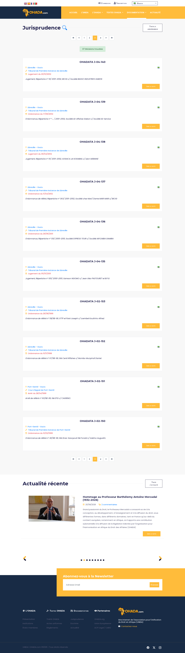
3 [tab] (87, 560)
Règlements (52, 627)
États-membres (30, 627)
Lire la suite (150, 86)
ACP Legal (99, 627)
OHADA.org (99, 619)
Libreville (31, 67)
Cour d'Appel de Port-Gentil (41, 390)
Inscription (121, 3)
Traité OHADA (53, 619)
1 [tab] (81, 560)
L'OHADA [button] (96, 12)
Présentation (29, 619)
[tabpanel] (92, 515)
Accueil (73, 12)
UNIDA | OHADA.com (32, 647)
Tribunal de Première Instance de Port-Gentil (49, 430)
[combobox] (145, 3)
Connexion (105, 3)
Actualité (155, 12)
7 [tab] (98, 560)
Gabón (40, 67)
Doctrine (74, 623)
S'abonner (154, 585)
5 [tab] (92, 560)
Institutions (28, 623)
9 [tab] (103, 560)
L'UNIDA (84, 12)
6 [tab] (95, 560)
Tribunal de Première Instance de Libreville (47, 70)
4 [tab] (89, 560)
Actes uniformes (54, 623)
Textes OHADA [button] (114, 12)
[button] (64, 28)
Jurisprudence (77, 619)
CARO (108, 627)
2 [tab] (84, 560)
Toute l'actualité (154, 483)
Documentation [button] (136, 12)
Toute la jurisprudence (152, 27)
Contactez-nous (129, 626)
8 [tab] (100, 560)
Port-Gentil (33, 386)
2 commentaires (109, 504)
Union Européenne (102, 623)
